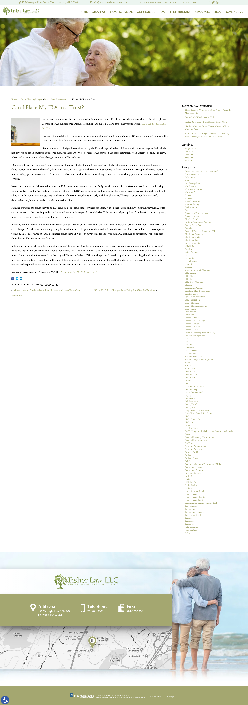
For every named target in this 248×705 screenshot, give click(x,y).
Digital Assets (191, 261)
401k (187, 180)
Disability (189, 264)
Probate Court (191, 458)
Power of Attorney (193, 449)
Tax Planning (191, 505)
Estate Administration (195, 296)
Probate (188, 455)
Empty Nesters (191, 293)
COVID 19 (189, 246)
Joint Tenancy (191, 389)
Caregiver (189, 228)
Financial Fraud (192, 323)
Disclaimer (155, 696)
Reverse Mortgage (193, 473)
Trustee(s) (189, 520)
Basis (187, 210)
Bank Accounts (191, 207)
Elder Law (189, 279)
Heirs (187, 362)
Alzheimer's (190, 192)
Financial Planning (193, 326)
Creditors (189, 249)
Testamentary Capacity (195, 512)
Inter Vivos (190, 377)
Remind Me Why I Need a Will (199, 117)
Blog (218, 12)
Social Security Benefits (195, 491)
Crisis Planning (191, 252)
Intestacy (189, 380)
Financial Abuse (192, 317)
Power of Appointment (195, 446)
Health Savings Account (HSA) (199, 359)
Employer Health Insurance (197, 290)
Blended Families (192, 219)
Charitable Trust (192, 240)
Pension (188, 434)
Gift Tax (188, 344)
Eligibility (189, 284)
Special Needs (191, 494)
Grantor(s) (189, 347)
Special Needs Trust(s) (195, 500)
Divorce (188, 266)
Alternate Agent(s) (193, 189)
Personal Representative (196, 440)
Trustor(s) (189, 523)
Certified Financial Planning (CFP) (200, 231)
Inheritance (190, 371)
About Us (98, 12)
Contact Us (234, 12)
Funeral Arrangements (195, 335)
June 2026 (189, 154)
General (188, 338)
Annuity (188, 198)
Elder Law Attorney (194, 281)
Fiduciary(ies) (191, 314)
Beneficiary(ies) (192, 216)
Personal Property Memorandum (200, 437)
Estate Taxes (190, 308)
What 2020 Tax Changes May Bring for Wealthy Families (124, 290)
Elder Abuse (190, 273)
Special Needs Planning (195, 497)
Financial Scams (192, 329)
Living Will (190, 407)
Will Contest (191, 529)
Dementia (189, 258)
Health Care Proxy (193, 356)
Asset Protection (58, 99)
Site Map (169, 696)
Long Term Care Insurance (197, 410)
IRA (187, 383)
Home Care (190, 368)
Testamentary (191, 509)
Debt (187, 255)
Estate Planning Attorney (196, 305)
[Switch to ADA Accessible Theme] (5, 700)
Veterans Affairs (192, 526)
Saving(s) (189, 479)
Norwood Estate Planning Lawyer (26, 99)
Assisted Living (192, 204)
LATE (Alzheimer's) (194, 392)
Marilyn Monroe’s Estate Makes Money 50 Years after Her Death (207, 128)
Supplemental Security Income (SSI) (201, 502)
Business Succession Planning (198, 222)
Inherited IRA (191, 374)
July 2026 (189, 151)
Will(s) (188, 532)
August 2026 (190, 148)
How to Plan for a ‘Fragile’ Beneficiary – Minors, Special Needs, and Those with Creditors (207, 135)
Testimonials (180, 12)
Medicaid (189, 416)
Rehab (188, 461)
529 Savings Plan (192, 183)
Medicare (189, 422)
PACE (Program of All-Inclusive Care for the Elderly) (209, 431)
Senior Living (191, 485)
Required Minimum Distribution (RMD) (203, 464)
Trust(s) (188, 517)
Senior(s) (189, 488)
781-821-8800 (189, 2)
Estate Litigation (192, 299)
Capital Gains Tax (193, 225)
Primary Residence (193, 452)
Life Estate (190, 398)
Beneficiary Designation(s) (197, 213)
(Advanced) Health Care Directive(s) (201, 171)
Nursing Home (191, 428)
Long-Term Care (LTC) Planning (200, 413)
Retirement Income (194, 467)
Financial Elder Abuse (195, 320)
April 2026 (190, 160)
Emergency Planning (194, 287)
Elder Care (190, 276)
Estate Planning (192, 302)
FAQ (162, 12)
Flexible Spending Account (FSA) (200, 332)
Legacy (188, 395)
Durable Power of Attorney (197, 269)
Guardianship (191, 350)
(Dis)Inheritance (192, 174)
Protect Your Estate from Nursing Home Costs (206, 121)
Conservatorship (192, 243)
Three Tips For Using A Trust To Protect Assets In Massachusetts (208, 111)
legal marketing (118, 697)
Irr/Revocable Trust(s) (195, 386)
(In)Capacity (190, 177)
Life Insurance (191, 401)
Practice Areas (121, 12)
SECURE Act (191, 482)
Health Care (190, 353)
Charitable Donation (194, 234)
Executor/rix (190, 311)
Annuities (189, 195)
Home (83, 12)
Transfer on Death (193, 515)
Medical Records (192, 419)
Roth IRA (189, 476)
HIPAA (188, 365)
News (187, 425)
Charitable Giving (193, 237)
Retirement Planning (194, 470)
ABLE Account (191, 186)
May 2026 (189, 157)
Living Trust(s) (191, 404)
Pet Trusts (189, 443)
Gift (186, 341)
